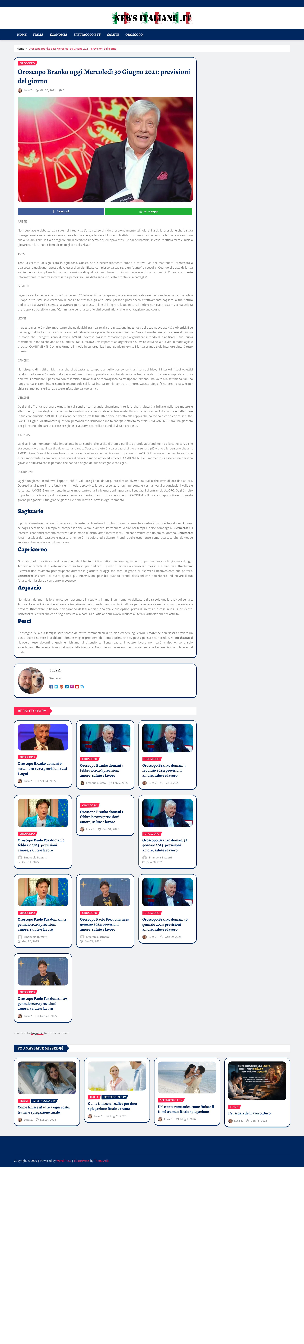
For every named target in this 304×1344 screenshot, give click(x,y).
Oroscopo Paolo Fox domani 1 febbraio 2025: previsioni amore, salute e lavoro (41, 845)
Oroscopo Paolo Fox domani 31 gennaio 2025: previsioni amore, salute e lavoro (42, 924)
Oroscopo (134, 34)
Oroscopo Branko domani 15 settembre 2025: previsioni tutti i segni (42, 768)
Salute (113, 34)
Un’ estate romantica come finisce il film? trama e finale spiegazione (186, 1109)
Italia (38, 34)
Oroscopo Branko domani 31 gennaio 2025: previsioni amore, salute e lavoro (164, 845)
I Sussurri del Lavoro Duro (249, 1113)
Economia (58, 34)
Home (22, 34)
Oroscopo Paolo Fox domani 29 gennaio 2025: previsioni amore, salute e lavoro (42, 1003)
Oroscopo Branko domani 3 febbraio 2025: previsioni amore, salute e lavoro (164, 770)
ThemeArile (101, 1161)
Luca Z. (28, 90)
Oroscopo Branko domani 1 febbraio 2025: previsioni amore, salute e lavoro (101, 817)
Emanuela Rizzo (96, 783)
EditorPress (82, 1161)
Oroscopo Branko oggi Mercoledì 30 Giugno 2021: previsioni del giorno (72, 48)
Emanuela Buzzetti (35, 857)
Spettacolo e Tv (87, 34)
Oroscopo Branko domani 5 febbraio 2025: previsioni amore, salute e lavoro (101, 770)
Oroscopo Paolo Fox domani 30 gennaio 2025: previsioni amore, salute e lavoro (104, 924)
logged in (37, 1033)
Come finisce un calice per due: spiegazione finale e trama (112, 1106)
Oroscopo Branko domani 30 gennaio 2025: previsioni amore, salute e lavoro (165, 924)
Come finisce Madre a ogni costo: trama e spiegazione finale (44, 1110)
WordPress (63, 1161)
